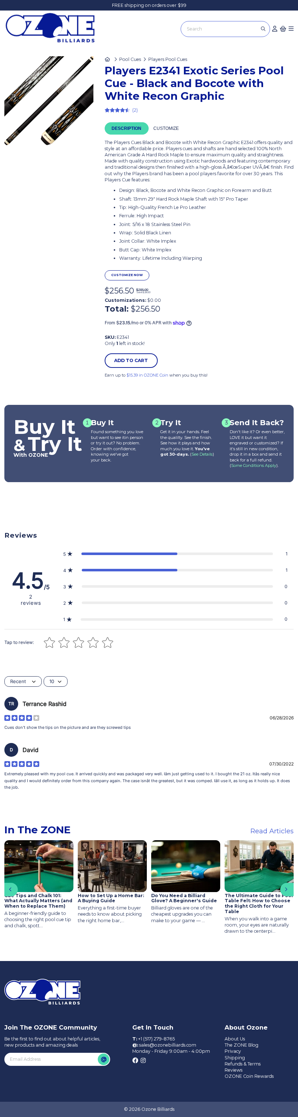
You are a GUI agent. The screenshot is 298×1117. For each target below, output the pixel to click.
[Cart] (283, 29)
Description (126, 128)
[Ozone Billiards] (52, 30)
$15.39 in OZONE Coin (147, 375)
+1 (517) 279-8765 (156, 1039)
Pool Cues (130, 59)
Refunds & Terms (243, 1064)
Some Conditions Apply (253, 465)
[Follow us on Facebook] (135, 1061)
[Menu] (291, 29)
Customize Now (127, 275)
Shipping (235, 1057)
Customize (166, 128)
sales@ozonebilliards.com (167, 1045)
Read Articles (272, 831)
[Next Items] (287, 889)
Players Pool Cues (167, 59)
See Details (202, 454)
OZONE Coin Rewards (249, 1076)
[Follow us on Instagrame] (143, 1061)
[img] (21, 718)
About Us (235, 1039)
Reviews (233, 1070)
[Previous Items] (11, 889)
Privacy (233, 1051)
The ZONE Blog (241, 1045)
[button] (175, 553)
